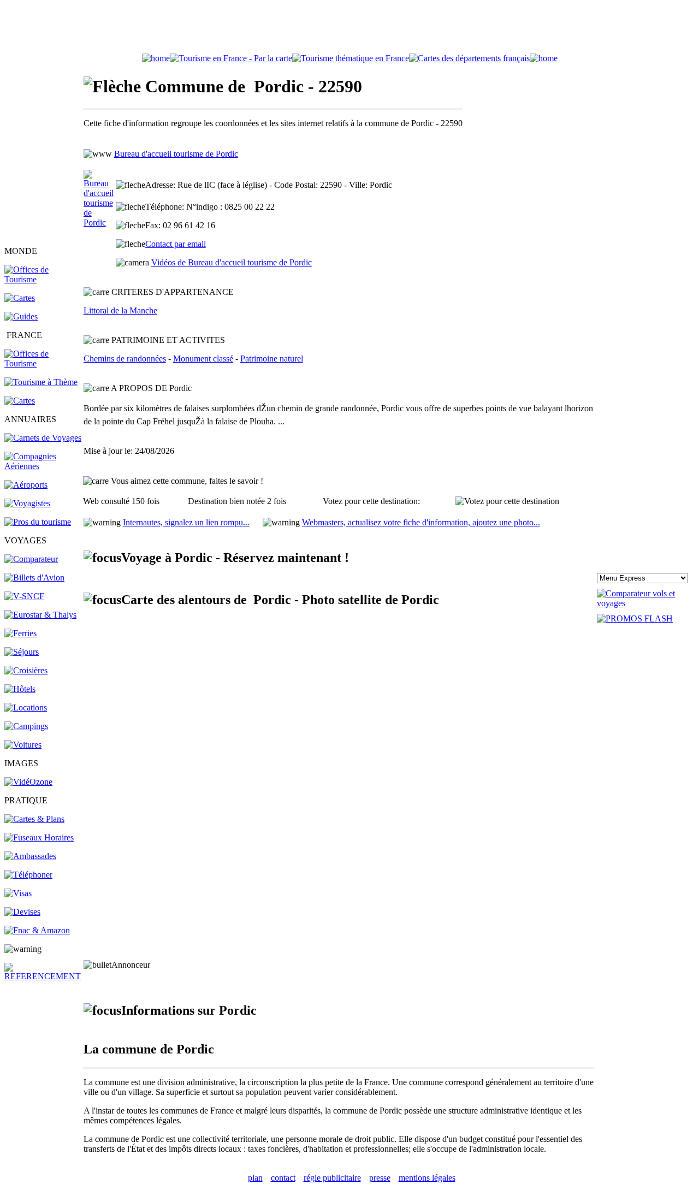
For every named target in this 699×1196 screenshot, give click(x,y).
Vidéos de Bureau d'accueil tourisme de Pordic (231, 262)
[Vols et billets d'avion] (34, 577)
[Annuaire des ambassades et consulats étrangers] (30, 856)
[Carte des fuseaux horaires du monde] (39, 837)
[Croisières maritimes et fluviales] (26, 670)
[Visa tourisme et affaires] (18, 893)
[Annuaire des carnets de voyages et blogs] (42, 437)
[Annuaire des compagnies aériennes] (43, 466)
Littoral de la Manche (120, 310)
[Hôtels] (19, 689)
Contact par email (175, 243)
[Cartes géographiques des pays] (19, 298)
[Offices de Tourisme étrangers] (43, 279)
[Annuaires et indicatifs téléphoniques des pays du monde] (28, 874)
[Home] (156, 58)
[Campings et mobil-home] (26, 726)
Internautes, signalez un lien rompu (186, 522)
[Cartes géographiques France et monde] (34, 819)
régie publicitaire (332, 1177)
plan (255, 1177)
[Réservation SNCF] (24, 596)
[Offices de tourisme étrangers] (469, 58)
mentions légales (427, 1177)
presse (379, 1177)
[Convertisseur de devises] (22, 911)
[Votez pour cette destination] (507, 501)
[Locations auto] (23, 744)
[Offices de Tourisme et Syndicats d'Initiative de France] (43, 363)
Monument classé (203, 358)
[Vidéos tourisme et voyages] (28, 781)
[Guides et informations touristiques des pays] (21, 316)
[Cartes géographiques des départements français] (19, 400)
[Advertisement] (349, 29)
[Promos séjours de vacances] (21, 651)
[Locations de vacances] (25, 707)
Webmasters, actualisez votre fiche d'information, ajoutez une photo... (421, 522)
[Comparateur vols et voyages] (31, 559)
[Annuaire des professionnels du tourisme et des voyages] (37, 521)
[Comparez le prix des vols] (646, 603)
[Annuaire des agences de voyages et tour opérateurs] (27, 503)
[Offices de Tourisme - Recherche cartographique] (231, 58)
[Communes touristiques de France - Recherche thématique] (41, 382)
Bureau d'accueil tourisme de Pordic (176, 153)
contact (283, 1177)
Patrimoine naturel (271, 358)
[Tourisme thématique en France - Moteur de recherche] (350, 58)
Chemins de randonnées (125, 358)
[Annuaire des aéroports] (26, 484)
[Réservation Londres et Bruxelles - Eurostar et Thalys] (40, 614)
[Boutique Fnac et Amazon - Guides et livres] (37, 930)
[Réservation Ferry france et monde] (20, 633)
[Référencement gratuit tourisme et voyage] (43, 976)
